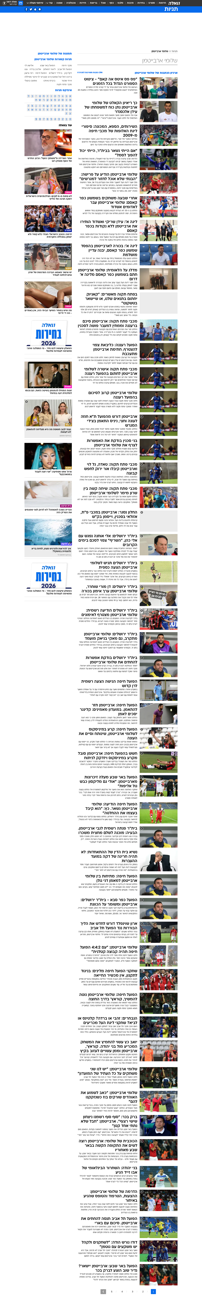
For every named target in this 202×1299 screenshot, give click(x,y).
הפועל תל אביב (64, 69)
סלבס (120, 3)
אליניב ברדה (35, 69)
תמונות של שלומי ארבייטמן (55, 53)
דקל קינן (68, 73)
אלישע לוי (28, 65)
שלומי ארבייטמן (160, 51)
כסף (112, 3)
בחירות (141, 3)
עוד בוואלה (65, 125)
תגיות (175, 51)
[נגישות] (4, 3)
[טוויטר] (31, 9)
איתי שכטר (67, 80)
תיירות (83, 3)
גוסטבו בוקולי (30, 80)
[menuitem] (160, 3)
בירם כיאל (67, 77)
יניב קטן (47, 77)
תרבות (130, 3)
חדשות (162, 3)
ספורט (152, 3)
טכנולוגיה (71, 3)
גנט (26, 69)
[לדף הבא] (103, 1291)
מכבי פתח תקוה (64, 84)
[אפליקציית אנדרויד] (40, 9)
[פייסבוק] (26, 9)
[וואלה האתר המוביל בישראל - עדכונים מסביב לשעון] (174, 3)
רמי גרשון (28, 73)
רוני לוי (40, 77)
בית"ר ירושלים (55, 73)
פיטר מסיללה (30, 77)
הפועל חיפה (41, 73)
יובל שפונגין (56, 77)
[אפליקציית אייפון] (35, 9)
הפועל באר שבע (47, 65)
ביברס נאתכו (49, 80)
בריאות (93, 3)
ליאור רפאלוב (49, 69)
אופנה (59, 3)
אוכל (103, 3)
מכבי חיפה (67, 65)
